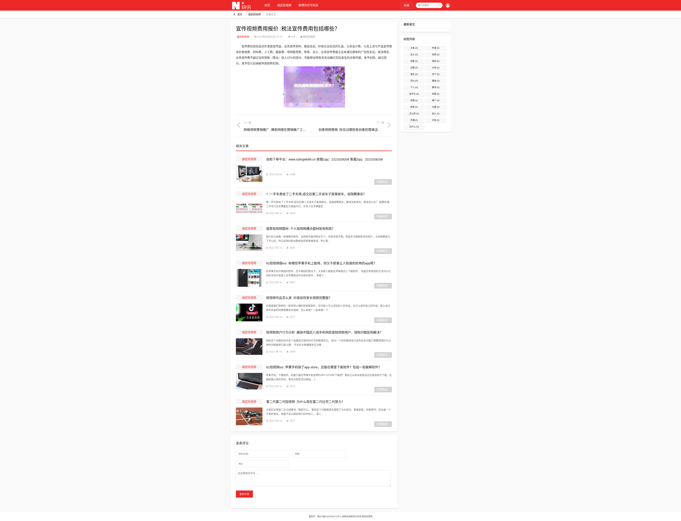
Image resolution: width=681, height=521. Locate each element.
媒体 (435, 81)
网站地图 (348, 516)
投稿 (406, 5)
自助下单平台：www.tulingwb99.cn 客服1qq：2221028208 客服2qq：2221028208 (324, 159)
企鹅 (414, 67)
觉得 (414, 100)
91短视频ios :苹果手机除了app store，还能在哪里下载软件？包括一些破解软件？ (323, 367)
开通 (414, 120)
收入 (435, 113)
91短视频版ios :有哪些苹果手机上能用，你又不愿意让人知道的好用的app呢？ (321, 263)
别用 (435, 54)
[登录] (447, 5)
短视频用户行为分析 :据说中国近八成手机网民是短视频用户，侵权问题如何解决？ (324, 332)
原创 (435, 61)
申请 (435, 48)
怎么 (414, 54)
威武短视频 (284, 5)
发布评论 (244, 494)
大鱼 (414, 48)
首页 (267, 5)
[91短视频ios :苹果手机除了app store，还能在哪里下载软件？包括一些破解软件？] (249, 382)
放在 (414, 74)
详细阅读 (381, 181)
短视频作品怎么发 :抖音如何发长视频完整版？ (299, 298)
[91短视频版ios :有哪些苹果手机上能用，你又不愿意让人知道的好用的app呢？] (249, 278)
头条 (435, 67)
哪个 (435, 100)
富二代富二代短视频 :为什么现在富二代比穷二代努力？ (305, 402)
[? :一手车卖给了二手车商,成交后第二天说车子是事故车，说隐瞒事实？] (249, 209)
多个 (435, 74)
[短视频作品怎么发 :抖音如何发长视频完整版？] (249, 312)
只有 (435, 120)
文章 (435, 107)
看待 (435, 87)
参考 (414, 107)
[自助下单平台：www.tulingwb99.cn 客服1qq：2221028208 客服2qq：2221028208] (249, 174)
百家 (414, 61)
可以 (414, 81)
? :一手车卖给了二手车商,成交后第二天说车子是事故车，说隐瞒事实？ (316, 194)
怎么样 (414, 113)
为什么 (414, 127)
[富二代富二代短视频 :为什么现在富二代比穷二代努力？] (249, 416)
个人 (414, 87)
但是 (435, 94)
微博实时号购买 (308, 5)
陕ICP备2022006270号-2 (329, 516)
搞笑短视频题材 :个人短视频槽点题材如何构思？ (300, 229)
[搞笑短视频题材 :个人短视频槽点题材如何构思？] (249, 243)
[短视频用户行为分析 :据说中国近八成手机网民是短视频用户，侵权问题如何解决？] (249, 347)
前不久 (414, 94)
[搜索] (439, 5)
